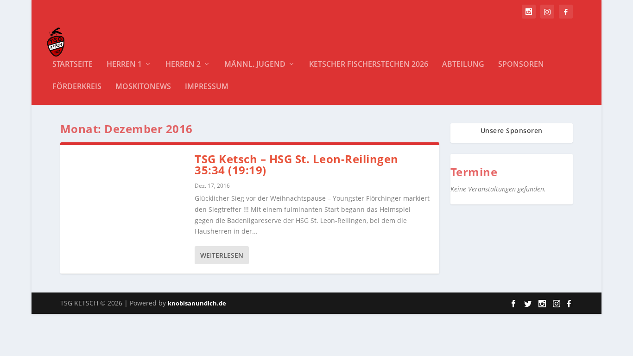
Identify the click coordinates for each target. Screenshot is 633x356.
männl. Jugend (254, 64)
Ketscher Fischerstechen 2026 (368, 64)
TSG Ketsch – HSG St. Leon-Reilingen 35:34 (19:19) (297, 164)
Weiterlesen (221, 255)
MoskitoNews (143, 87)
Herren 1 (124, 64)
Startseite (72, 64)
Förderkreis (76, 87)
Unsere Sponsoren (512, 130)
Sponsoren (521, 64)
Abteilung (463, 64)
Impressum (206, 87)
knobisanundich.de (197, 303)
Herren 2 (183, 64)
